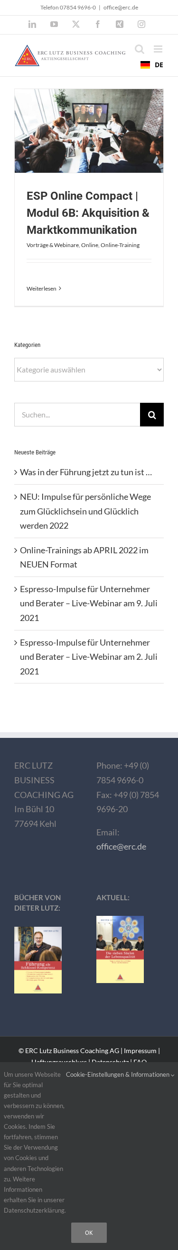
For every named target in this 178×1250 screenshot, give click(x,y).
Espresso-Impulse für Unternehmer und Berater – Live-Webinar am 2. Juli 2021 (89, 656)
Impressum (140, 1050)
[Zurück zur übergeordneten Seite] (89, 709)
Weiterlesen (41, 288)
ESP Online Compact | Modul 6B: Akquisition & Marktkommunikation (88, 213)
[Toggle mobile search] (139, 49)
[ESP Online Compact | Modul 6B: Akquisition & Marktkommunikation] (89, 130)
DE (159, 64)
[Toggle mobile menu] (159, 49)
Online (89, 244)
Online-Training (120, 244)
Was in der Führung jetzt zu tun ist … (86, 472)
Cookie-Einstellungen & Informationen (118, 1074)
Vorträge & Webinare (53, 244)
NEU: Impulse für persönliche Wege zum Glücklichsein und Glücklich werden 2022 (85, 511)
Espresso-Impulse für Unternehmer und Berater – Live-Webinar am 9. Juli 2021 (89, 603)
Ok (89, 1233)
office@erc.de (120, 7)
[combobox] (151, 64)
